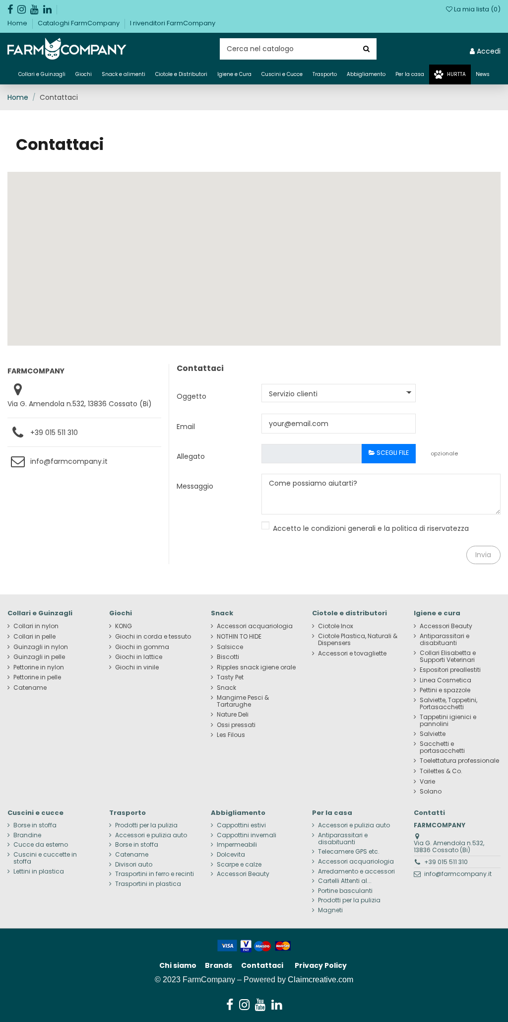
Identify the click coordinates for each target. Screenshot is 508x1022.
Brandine (27, 835)
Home (18, 23)
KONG (123, 626)
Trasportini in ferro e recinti (154, 874)
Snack (226, 687)
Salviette (432, 733)
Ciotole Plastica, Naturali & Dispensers (357, 640)
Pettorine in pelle (37, 677)
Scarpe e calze (239, 864)
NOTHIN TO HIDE (239, 636)
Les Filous (231, 734)
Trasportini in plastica (148, 883)
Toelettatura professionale (459, 760)
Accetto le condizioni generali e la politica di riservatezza (371, 528)
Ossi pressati (236, 725)
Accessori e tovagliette (352, 653)
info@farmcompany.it (69, 461)
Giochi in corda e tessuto (153, 636)
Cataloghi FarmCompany (79, 23)
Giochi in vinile (137, 667)
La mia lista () (476, 9)
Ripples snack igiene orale (256, 667)
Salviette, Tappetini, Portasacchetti (448, 704)
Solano (431, 791)
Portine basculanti (345, 890)
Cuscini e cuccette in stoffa (45, 858)
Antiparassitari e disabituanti (444, 640)
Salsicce (230, 647)
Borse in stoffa (35, 825)
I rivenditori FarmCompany (172, 23)
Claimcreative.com (320, 979)
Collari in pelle (34, 636)
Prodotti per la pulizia (146, 825)
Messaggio (195, 486)
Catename (30, 687)
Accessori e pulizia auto (151, 835)
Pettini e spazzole (445, 690)
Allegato (191, 456)
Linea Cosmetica (445, 680)
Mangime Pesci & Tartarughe (243, 701)
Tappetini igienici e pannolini (448, 721)
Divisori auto (133, 864)
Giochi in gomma (142, 647)
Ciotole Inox (335, 626)
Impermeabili (237, 844)
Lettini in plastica (38, 871)
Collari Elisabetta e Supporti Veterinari (448, 656)
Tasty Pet (230, 677)
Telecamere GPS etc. (349, 851)
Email (186, 427)
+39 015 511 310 (54, 433)
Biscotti (228, 657)
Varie (427, 781)
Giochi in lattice (138, 657)
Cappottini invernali (246, 835)
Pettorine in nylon (38, 667)
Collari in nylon (36, 626)
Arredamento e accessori (356, 871)
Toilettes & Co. (441, 771)
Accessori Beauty (446, 626)
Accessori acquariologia (255, 626)
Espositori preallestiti (450, 669)
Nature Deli (233, 714)
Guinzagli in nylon (40, 647)
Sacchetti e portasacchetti (442, 747)
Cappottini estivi (241, 825)
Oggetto (191, 396)
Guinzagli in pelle (39, 657)
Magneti (330, 910)
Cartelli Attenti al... (345, 880)
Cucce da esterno (40, 844)
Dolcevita (231, 854)
